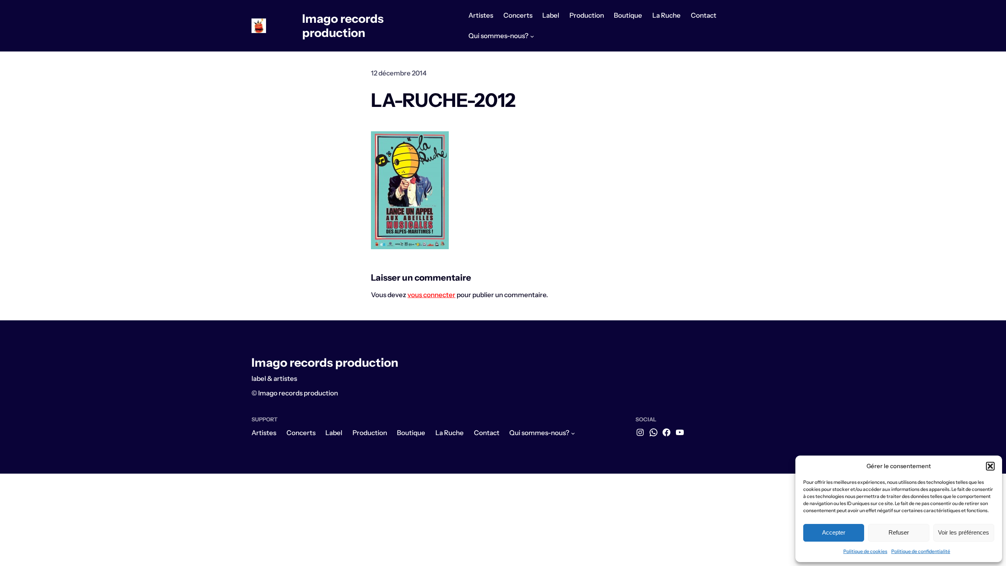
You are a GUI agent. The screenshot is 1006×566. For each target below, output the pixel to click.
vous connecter (431, 295)
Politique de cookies (865, 551)
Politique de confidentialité (920, 551)
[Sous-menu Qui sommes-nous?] (532, 36)
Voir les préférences (963, 532)
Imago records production (343, 25)
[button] (990, 466)
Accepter (833, 532)
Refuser (899, 532)
